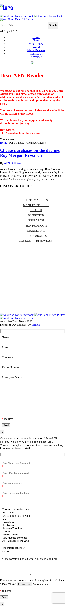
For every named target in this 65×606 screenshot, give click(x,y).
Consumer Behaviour (36, 240)
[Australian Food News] (6, 7)
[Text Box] (15, 531)
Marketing (36, 230)
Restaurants (36, 235)
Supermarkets (36, 200)
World (36, 47)
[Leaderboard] (15, 522)
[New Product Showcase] (15, 537)
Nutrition (36, 215)
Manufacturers (36, 205)
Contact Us (36, 53)
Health (36, 210)
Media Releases (36, 50)
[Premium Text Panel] (15, 528)
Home (36, 37)
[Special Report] (15, 534)
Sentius (35, 324)
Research (36, 220)
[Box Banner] (15, 525)
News (36, 40)
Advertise (36, 56)
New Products (36, 225)
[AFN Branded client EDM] (15, 541)
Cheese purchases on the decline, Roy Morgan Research (30, 153)
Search (53, 25)
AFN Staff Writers (14, 163)
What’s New (36, 43)
